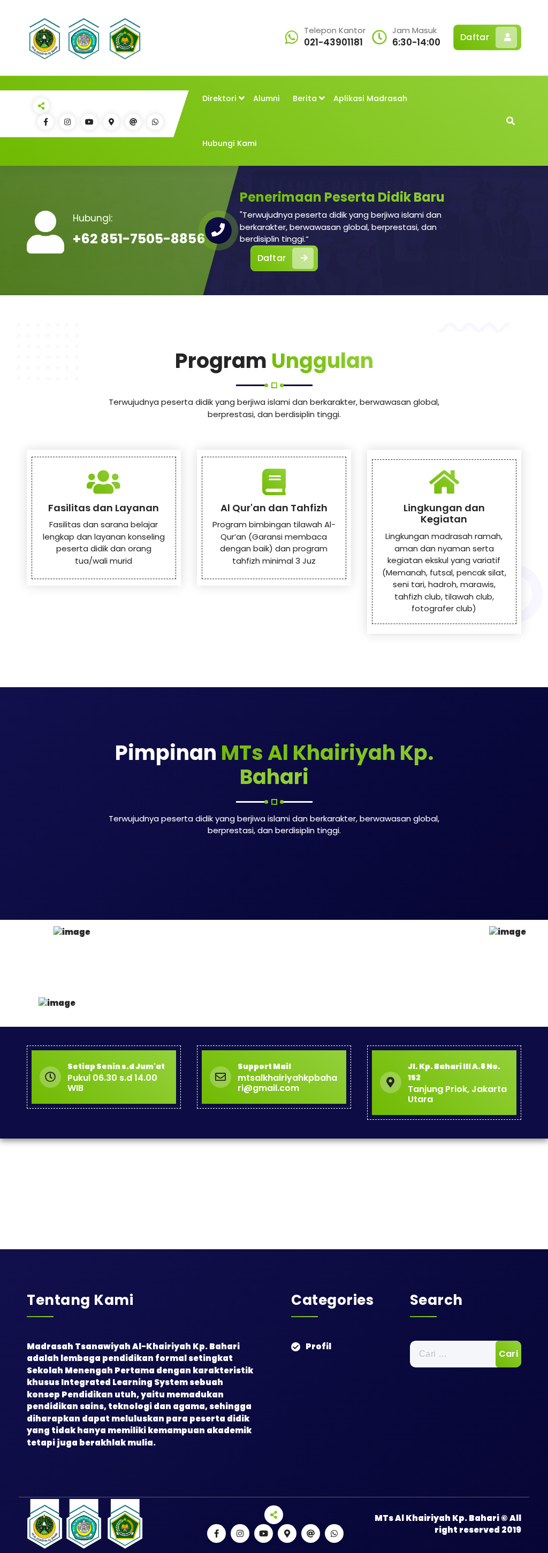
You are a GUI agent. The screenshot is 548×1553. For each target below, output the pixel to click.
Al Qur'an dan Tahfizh (274, 507)
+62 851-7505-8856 (139, 238)
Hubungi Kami (229, 143)
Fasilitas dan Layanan (103, 507)
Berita (305, 98)
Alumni (266, 98)
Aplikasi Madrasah (370, 98)
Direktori (219, 98)
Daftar (474, 37)
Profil (318, 1346)
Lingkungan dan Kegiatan (444, 513)
